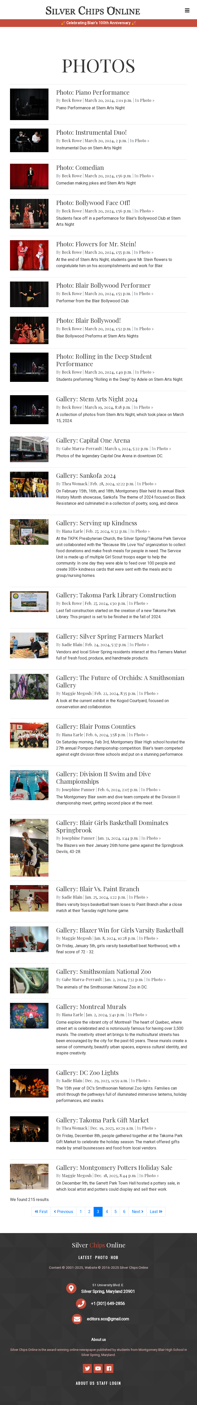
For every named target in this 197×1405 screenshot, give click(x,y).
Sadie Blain (72, 644)
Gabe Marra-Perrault (82, 448)
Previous (64, 1211)
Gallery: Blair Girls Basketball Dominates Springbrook (112, 826)
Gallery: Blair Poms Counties (95, 726)
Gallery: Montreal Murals (91, 1006)
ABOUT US (85, 1383)
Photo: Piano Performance (93, 92)
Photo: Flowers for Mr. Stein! (96, 244)
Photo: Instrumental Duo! (91, 132)
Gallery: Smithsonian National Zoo (103, 971)
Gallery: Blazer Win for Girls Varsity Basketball (120, 930)
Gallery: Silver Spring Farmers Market (109, 636)
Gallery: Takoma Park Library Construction (116, 595)
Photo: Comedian (80, 167)
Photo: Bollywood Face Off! (93, 202)
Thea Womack (74, 483)
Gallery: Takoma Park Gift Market (102, 1120)
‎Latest (85, 1257)
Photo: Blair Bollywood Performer (103, 285)
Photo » (147, 100)
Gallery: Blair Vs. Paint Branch (97, 889)
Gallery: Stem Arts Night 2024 (96, 399)
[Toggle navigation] (187, 10)
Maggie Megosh (77, 693)
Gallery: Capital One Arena (93, 440)
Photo (101, 1257)
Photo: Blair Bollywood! (88, 320)
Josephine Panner (78, 789)
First (42, 1211)
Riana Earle (72, 531)
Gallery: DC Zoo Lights (87, 1072)
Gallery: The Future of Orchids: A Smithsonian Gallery (120, 681)
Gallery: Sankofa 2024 (86, 475)
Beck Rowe (72, 100)
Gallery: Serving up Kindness (96, 523)
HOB (115, 1257)
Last (154, 1211)
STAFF (102, 1383)
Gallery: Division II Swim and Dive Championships (103, 777)
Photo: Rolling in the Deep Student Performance (104, 360)
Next (136, 1211)
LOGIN (115, 1383)
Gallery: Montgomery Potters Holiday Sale (114, 1167)
